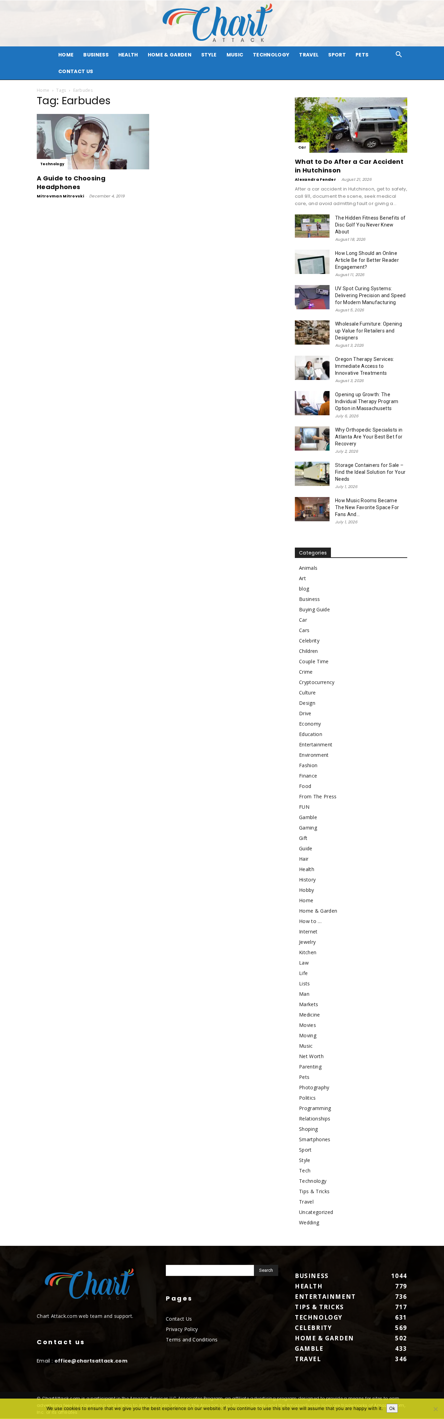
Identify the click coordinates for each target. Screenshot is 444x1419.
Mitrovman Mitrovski (60, 196)
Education (310, 734)
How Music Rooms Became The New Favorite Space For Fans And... (367, 507)
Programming (315, 1108)
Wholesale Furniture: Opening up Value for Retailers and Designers (368, 330)
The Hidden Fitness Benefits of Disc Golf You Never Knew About (370, 224)
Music (235, 54)
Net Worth (311, 1056)
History (307, 879)
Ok (392, 1408)
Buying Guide (314, 609)
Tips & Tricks (314, 1191)
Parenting (310, 1066)
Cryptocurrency (316, 682)
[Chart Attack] (222, 23)
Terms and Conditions (191, 1339)
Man (304, 994)
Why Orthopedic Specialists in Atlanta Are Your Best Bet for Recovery (368, 436)
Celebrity (309, 640)
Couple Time (314, 661)
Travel (308, 54)
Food (305, 786)
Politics (307, 1097)
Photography (314, 1087)
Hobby (306, 890)
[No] (435, 1408)
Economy (310, 723)
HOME (66, 54)
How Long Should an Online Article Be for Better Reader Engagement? (367, 260)
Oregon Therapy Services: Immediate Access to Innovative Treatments (364, 366)
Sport (337, 54)
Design (307, 703)
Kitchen (307, 952)
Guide (306, 848)
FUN (304, 807)
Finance (308, 775)
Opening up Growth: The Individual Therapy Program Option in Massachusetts (366, 401)
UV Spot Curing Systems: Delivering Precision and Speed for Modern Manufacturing (370, 295)
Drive (305, 713)
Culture (307, 692)
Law (304, 962)
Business (96, 54)
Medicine (309, 1014)
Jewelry (307, 942)
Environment (314, 755)
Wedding (309, 1222)
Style (209, 54)
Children (308, 651)
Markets (308, 1004)
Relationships (314, 1118)
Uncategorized (316, 1212)
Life (303, 973)
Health (128, 54)
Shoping (308, 1129)
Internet (308, 931)
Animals (308, 568)
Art (302, 578)
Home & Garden (169, 54)
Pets (362, 54)
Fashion (308, 765)
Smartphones (315, 1139)
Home (43, 90)
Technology (271, 54)
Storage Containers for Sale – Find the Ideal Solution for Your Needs (370, 472)
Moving (307, 1035)
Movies (307, 1025)
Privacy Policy (182, 1329)
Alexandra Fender (315, 179)
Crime (306, 671)
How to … (310, 921)
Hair (303, 858)
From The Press (317, 796)
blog (304, 588)
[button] (399, 55)
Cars (304, 630)
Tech (304, 1170)
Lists (304, 983)
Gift (303, 838)
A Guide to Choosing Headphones (71, 182)
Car (302, 147)
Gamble (308, 817)
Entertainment (315, 744)
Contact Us (75, 71)
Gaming (308, 827)
